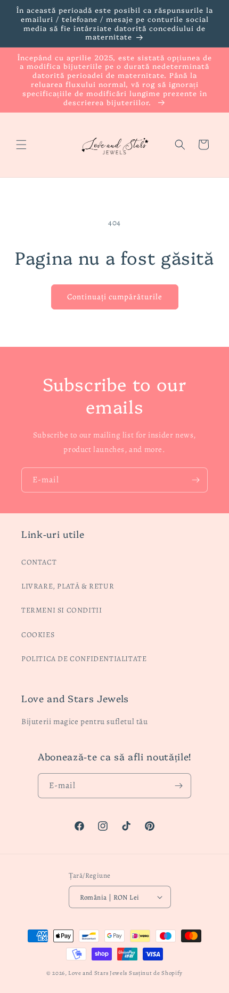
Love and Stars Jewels (97, 973)
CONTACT (38, 562)
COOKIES (37, 635)
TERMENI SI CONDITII (61, 610)
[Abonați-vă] (195, 479)
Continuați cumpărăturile (114, 296)
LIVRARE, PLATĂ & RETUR (67, 586)
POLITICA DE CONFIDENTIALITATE (83, 659)
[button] (21, 144)
